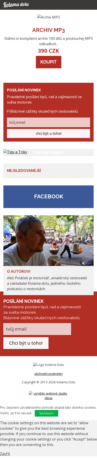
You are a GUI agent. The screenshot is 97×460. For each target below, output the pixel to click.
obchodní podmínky (48, 374)
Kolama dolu (20, 4)
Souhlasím (46, 413)
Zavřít (5, 453)
